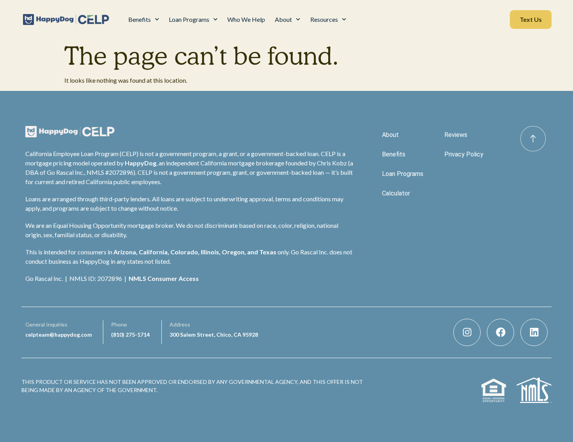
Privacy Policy (463, 154)
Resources (324, 19)
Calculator (396, 193)
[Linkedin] (534, 332)
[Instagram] (467, 332)
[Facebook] (500, 332)
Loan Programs (189, 19)
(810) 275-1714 (130, 334)
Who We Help (246, 19)
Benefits (139, 19)
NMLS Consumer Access (164, 278)
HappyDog (140, 163)
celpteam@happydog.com (58, 334)
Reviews (455, 134)
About (283, 19)
